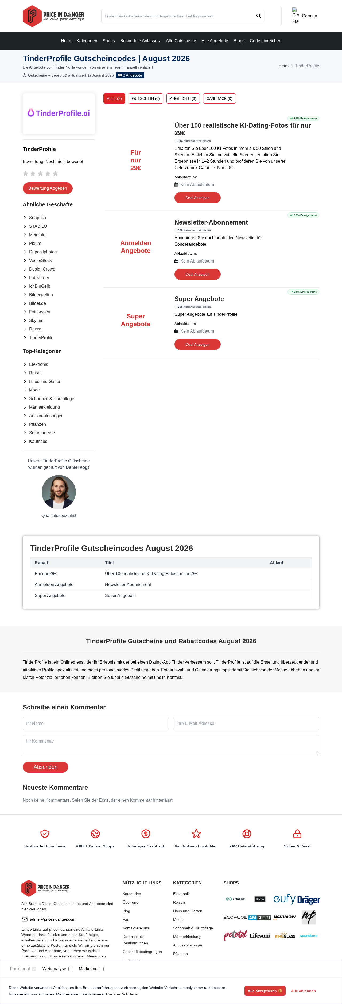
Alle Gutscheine (181, 41)
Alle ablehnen (303, 991)
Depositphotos (43, 252)
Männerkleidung (44, 407)
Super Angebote (199, 298)
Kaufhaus (38, 441)
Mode (34, 390)
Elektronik (38, 364)
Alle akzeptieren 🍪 (265, 991)
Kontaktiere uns (136, 928)
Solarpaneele (42, 433)
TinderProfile (41, 337)
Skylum (36, 320)
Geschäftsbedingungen (142, 951)
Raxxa (35, 329)
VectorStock (40, 260)
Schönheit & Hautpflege (51, 398)
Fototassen (39, 312)
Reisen (36, 373)
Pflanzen (37, 424)
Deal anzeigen (197, 198)
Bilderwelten (41, 294)
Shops (109, 41)
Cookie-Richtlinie (122, 994)
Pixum (35, 243)
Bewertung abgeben (47, 188)
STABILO (38, 226)
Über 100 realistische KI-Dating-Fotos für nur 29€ (242, 129)
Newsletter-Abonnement (211, 222)
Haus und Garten (45, 381)
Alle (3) (114, 98)
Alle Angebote (214, 41)
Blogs (239, 41)
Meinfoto (37, 235)
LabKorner (39, 277)
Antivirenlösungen (46, 415)
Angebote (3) (183, 98)
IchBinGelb (39, 286)
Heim (66, 41)
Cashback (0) (219, 98)
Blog (126, 911)
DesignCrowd (42, 269)
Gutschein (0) (146, 98)
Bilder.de (37, 303)
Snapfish (37, 217)
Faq (126, 919)
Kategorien (86, 41)
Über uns (130, 902)
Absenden (45, 767)
